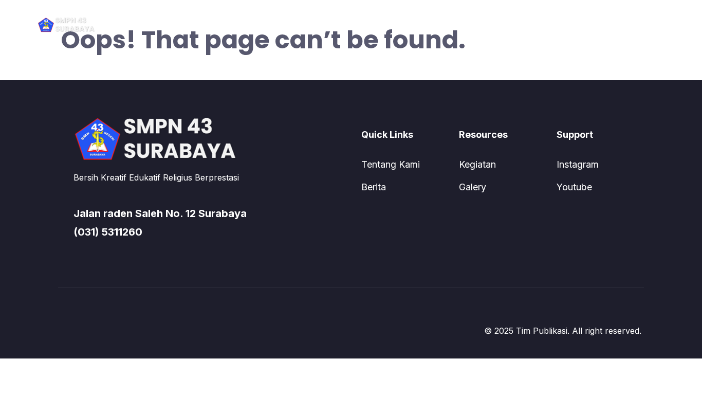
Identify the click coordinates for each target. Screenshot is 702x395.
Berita (373, 187)
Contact (418, 24)
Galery (472, 187)
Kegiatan (477, 164)
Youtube (574, 187)
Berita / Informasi (348, 24)
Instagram (578, 164)
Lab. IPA (470, 24)
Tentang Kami (390, 164)
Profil (283, 24)
